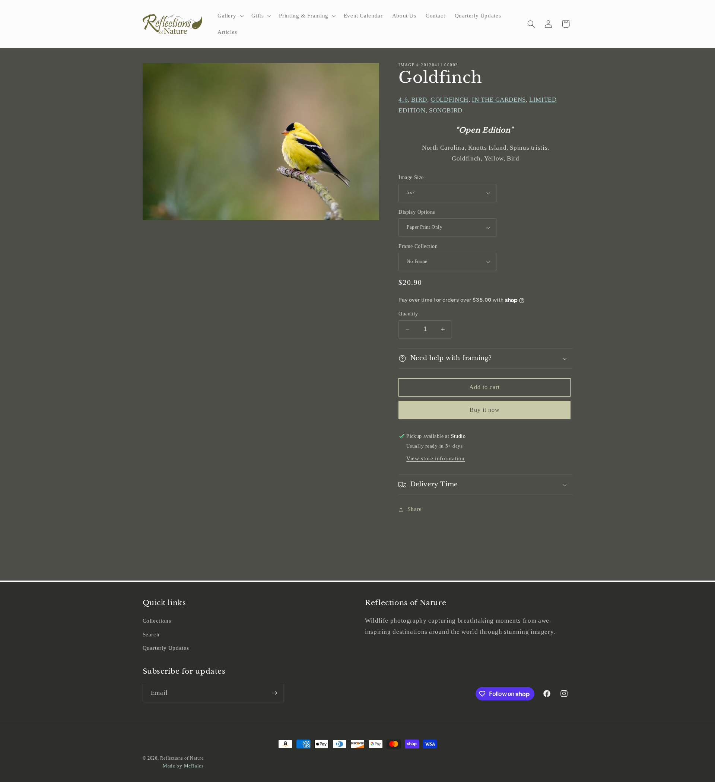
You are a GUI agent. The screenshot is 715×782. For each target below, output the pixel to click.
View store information (435, 458)
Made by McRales (183, 766)
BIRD (419, 99)
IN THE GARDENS (499, 99)
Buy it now (485, 410)
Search (151, 635)
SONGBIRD (446, 110)
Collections (157, 621)
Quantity (408, 314)
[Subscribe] (274, 693)
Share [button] (414, 509)
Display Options (416, 212)
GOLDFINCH (449, 99)
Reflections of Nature (181, 758)
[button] (230, 15)
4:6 (403, 99)
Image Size (410, 177)
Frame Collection (418, 246)
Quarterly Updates (166, 648)
